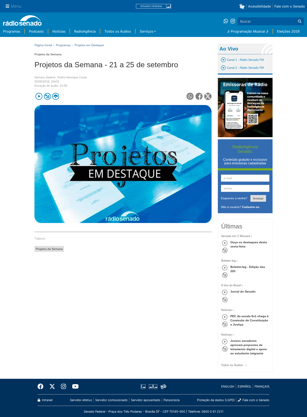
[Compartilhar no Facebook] (199, 96)
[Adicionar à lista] (47, 96)
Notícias (58, 31)
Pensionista (172, 400)
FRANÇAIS (262, 386)
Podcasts (36, 31)
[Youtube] (74, 386)
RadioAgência (85, 31)
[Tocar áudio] (39, 96)
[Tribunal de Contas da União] (162, 386)
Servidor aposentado (145, 400)
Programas (11, 31)
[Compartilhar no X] (208, 96)
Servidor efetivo (81, 400)
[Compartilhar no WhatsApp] (190, 96)
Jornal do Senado (243, 291)
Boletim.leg (228, 260)
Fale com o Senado (289, 6)
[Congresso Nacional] (153, 386)
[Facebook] (42, 386)
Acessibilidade (259, 6)
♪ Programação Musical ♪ (247, 31)
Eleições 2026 (288, 31)
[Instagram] (233, 21)
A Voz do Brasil (231, 285)
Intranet (47, 400)
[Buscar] (300, 21)
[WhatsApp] (227, 21)
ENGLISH (227, 386)
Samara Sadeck (45, 77)
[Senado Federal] (153, 6)
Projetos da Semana (49, 249)
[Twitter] (52, 386)
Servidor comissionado (111, 400)
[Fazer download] (56, 96)
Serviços (146, 31)
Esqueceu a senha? (234, 198)
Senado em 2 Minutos (235, 236)
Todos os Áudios (117, 31)
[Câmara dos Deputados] (144, 386)
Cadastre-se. (251, 207)
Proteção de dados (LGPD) (216, 400)
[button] (242, 6)
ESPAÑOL (244, 386)
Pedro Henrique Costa (72, 77)
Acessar (258, 198)
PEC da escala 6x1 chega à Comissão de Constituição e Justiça (249, 320)
